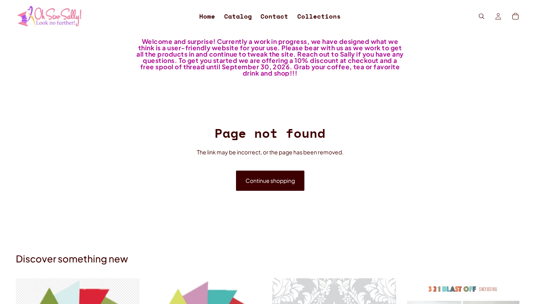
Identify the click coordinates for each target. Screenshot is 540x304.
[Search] (481, 16)
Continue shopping (270, 180)
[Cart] (515, 16)
